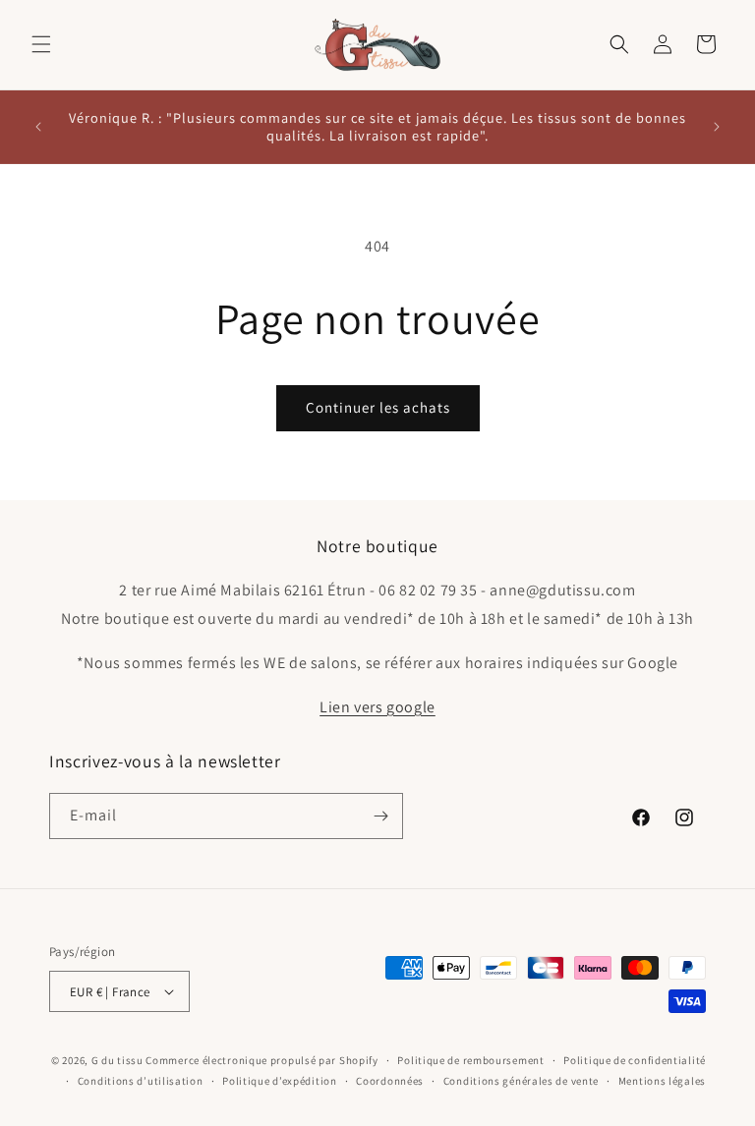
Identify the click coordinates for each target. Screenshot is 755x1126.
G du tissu (117, 1060)
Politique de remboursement (470, 1060)
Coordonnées (390, 1081)
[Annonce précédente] (38, 126)
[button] (41, 44)
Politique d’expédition (279, 1081)
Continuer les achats (378, 407)
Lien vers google (377, 707)
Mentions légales (662, 1081)
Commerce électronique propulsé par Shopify (261, 1060)
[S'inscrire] (380, 816)
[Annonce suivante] (716, 126)
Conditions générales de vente (521, 1081)
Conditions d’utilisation (140, 1081)
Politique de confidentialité (634, 1060)
